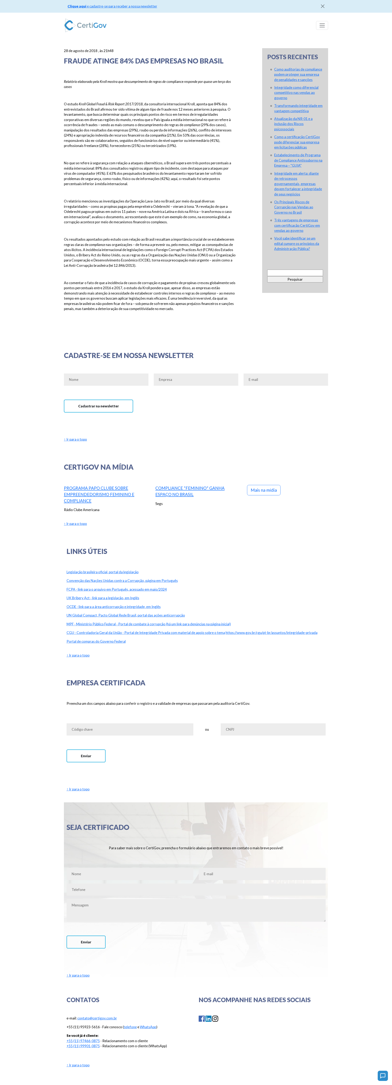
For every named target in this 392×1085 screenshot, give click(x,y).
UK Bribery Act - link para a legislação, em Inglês (103, 598)
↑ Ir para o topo (75, 439)
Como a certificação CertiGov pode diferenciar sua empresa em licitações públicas (297, 142)
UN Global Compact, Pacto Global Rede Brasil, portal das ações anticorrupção (126, 615)
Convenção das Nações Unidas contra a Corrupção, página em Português (122, 580)
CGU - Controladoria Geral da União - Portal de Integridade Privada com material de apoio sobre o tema (146, 632)
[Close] (322, 6)
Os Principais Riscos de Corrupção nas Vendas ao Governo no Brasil (293, 207)
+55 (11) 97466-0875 (83, 1041)
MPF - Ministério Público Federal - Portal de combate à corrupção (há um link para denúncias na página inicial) (149, 624)
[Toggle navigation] (322, 25)
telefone (130, 1027)
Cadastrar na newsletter (98, 406)
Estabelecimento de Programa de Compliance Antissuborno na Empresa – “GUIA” (298, 160)
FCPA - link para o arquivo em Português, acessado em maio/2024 (117, 589)
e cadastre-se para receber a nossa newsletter (112, 6)
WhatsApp (148, 1027)
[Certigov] (85, 25)
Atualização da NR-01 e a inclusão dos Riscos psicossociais (293, 124)
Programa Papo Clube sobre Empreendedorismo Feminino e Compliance (99, 494)
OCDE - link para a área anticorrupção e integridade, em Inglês (114, 607)
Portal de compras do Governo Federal (96, 641)
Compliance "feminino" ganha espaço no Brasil (190, 491)
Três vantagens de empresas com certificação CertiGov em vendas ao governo (297, 225)
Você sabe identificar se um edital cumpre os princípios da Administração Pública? (296, 243)
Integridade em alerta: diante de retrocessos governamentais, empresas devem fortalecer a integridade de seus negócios (298, 183)
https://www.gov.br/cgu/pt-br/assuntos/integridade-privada (271, 632)
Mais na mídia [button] (264, 490)
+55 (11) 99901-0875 (83, 1046)
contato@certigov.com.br (97, 1018)
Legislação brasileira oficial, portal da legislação (103, 572)
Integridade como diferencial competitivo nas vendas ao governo (296, 92)
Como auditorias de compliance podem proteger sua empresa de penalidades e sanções (298, 74)
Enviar (86, 756)
